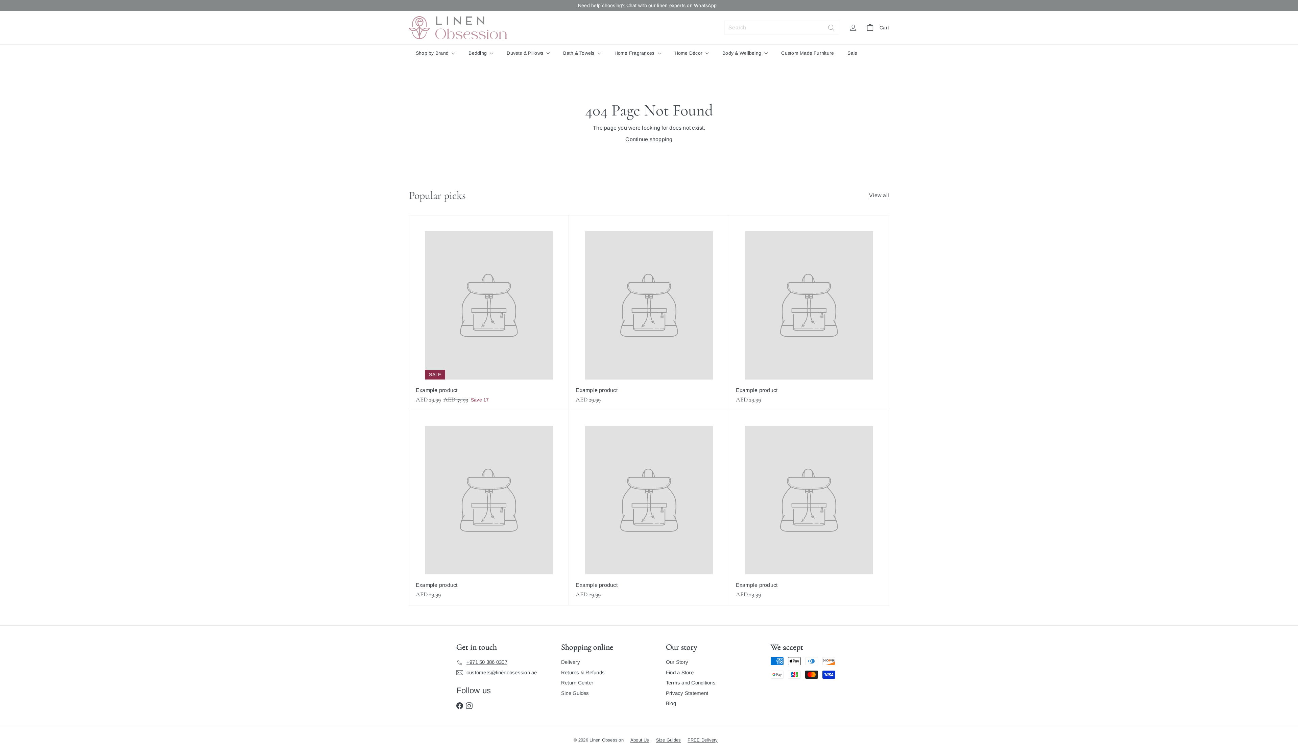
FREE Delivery (703, 740)
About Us (639, 740)
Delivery (570, 662)
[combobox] (781, 28)
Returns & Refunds (583, 672)
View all (879, 195)
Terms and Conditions (691, 682)
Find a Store (680, 672)
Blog (671, 703)
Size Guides (575, 693)
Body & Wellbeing (742, 53)
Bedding (478, 53)
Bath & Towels (579, 53)
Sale (852, 53)
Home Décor (689, 53)
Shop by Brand (433, 53)
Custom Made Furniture (807, 53)
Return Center (577, 682)
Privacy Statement (687, 693)
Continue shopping (648, 139)
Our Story (677, 662)
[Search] (831, 28)
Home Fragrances (635, 53)
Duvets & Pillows (526, 53)
